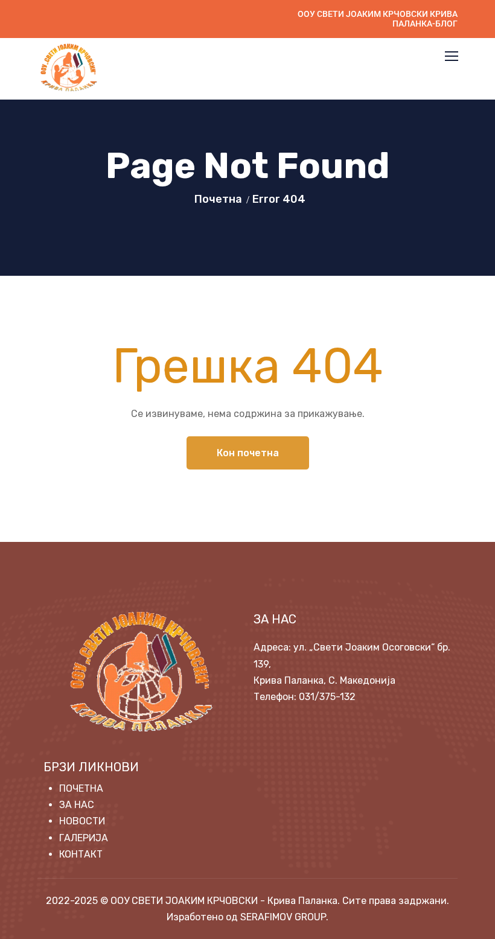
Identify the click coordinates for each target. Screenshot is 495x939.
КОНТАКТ (81, 854)
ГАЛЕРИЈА (83, 838)
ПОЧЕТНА (81, 788)
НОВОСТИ (82, 821)
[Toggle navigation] (453, 57)
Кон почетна (248, 453)
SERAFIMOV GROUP (283, 917)
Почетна (218, 199)
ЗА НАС (76, 804)
